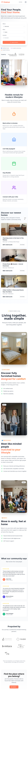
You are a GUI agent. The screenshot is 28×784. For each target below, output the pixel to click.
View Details (22, 244)
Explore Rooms (15, 42)
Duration (5, 35)
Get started (13, 687)
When (4, 29)
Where (4, 23)
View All (25, 218)
